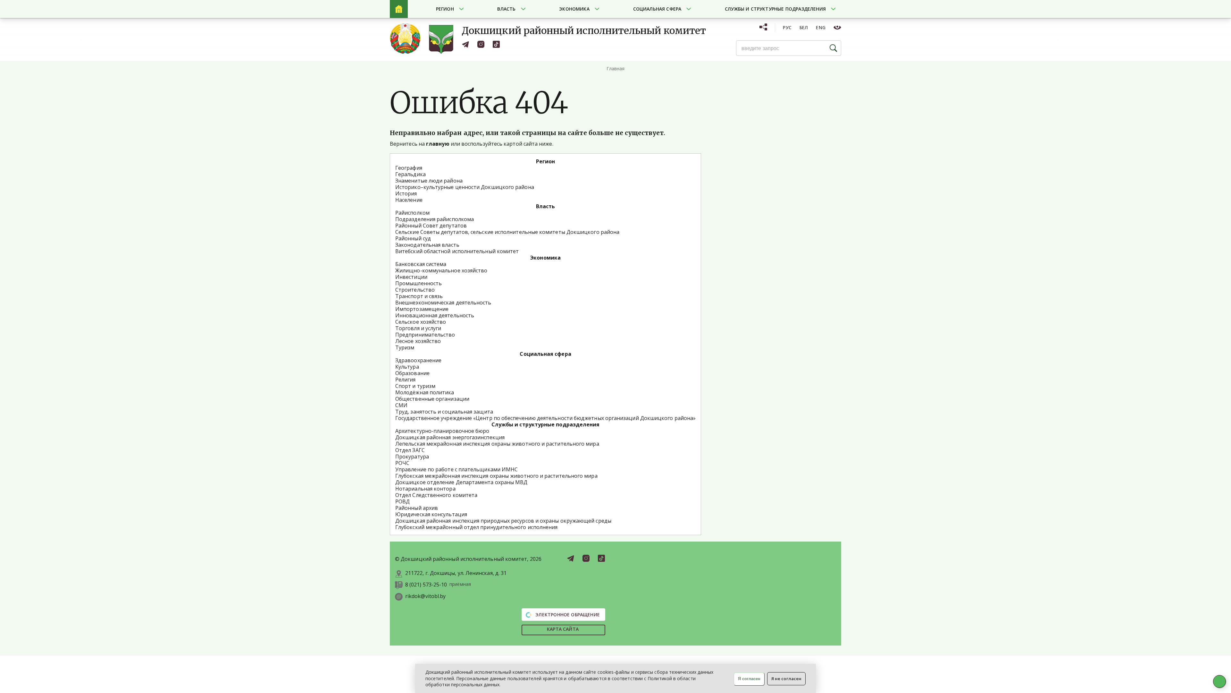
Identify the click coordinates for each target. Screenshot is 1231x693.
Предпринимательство (425, 334)
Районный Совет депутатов (431, 225)
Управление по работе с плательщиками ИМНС (456, 469)
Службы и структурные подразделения (775, 9)
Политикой (660, 678)
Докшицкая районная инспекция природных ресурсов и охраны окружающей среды (503, 520)
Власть (506, 9)
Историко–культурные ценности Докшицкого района (464, 187)
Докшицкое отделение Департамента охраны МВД (461, 482)
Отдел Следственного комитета (436, 495)
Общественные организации (432, 398)
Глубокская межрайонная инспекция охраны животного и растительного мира (496, 475)
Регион (445, 9)
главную (437, 143)
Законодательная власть (427, 244)
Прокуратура (412, 456)
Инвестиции (411, 276)
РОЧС (402, 462)
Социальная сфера (657, 9)
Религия (405, 379)
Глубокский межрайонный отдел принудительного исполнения (476, 527)
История (406, 193)
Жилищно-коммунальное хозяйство (441, 270)
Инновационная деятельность (434, 315)
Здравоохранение (418, 360)
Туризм (404, 347)
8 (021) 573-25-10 (426, 584)
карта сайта (563, 629)
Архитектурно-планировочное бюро (442, 430)
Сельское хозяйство (420, 321)
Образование (412, 373)
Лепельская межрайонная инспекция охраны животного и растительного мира (497, 443)
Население (409, 199)
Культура (407, 366)
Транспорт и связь (419, 296)
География (408, 167)
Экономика (574, 9)
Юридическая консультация (431, 514)
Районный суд (413, 238)
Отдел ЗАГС (410, 450)
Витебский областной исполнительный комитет (457, 251)
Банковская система (420, 264)
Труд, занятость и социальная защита (444, 411)
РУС (787, 27)
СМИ (401, 405)
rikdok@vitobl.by (425, 596)
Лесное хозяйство (418, 341)
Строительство (415, 289)
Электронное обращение (567, 615)
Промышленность (418, 283)
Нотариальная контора (425, 488)
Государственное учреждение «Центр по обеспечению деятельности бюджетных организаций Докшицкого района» (545, 418)
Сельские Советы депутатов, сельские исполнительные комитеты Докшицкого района (507, 231)
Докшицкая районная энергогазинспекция (450, 437)
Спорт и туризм (415, 385)
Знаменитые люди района (429, 180)
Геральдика (410, 174)
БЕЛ (804, 27)
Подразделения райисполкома (434, 219)
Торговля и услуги (418, 328)
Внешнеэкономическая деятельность (443, 302)
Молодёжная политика (424, 392)
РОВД (402, 501)
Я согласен (749, 678)
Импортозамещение (421, 308)
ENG (820, 27)
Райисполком (412, 212)
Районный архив (416, 507)
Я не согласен (786, 678)
